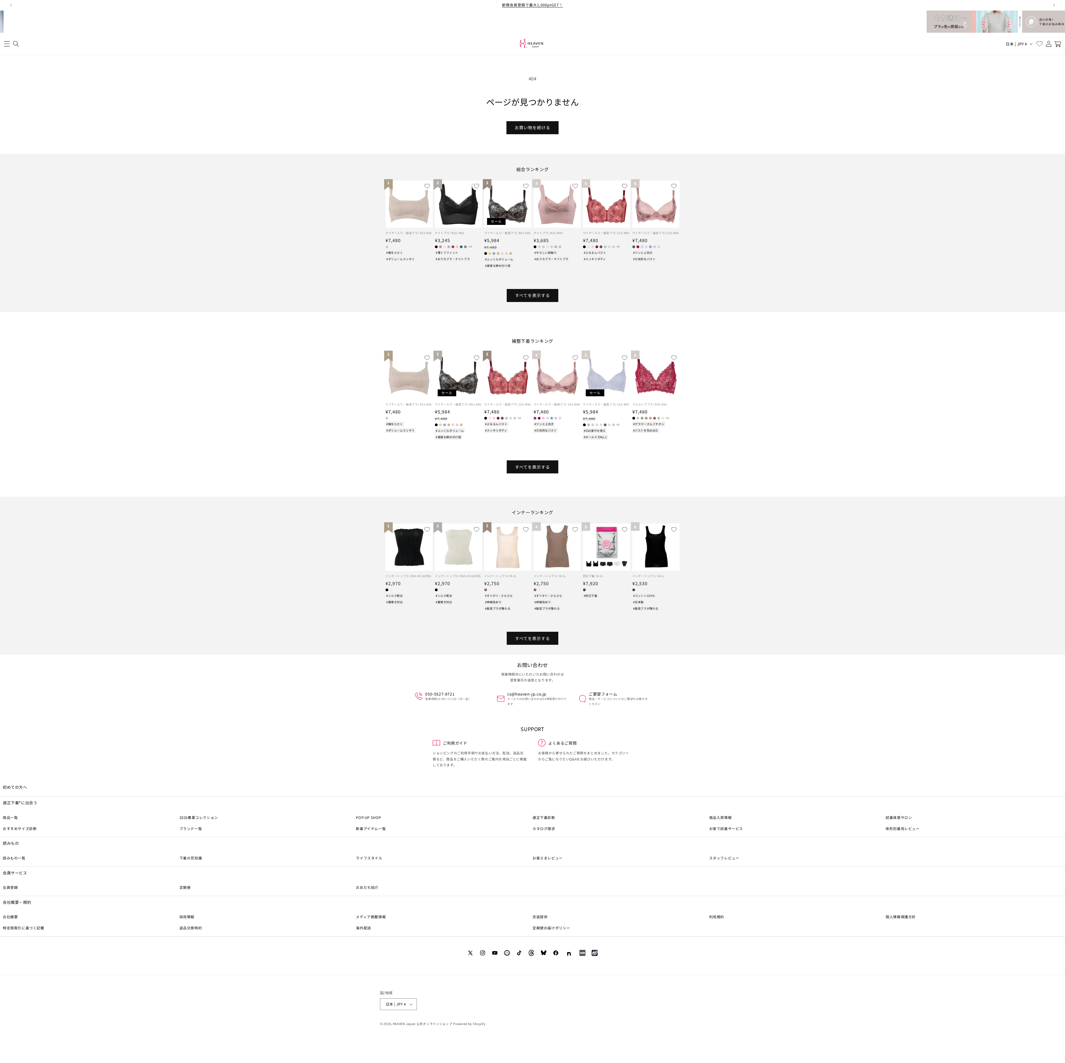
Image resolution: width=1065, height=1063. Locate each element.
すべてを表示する (532, 295)
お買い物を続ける (532, 127)
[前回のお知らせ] (11, 5)
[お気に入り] (1039, 44)
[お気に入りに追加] (427, 186)
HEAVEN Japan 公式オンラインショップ (422, 1023)
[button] (6, 44)
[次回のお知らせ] (1054, 5)
